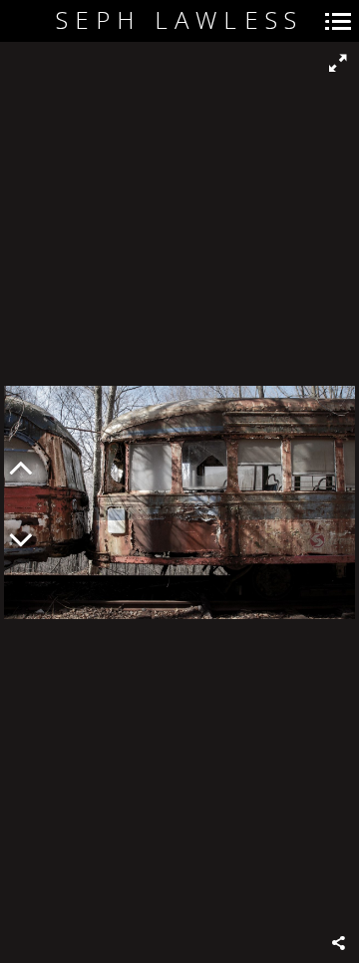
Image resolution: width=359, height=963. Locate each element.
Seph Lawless (179, 20)
